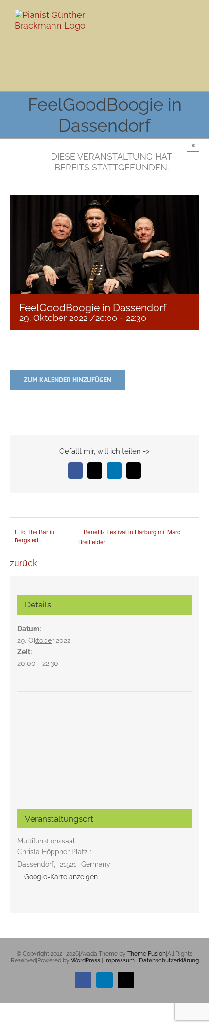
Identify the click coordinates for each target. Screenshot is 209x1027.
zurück (23, 563)
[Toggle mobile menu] (190, 29)
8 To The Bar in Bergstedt (34, 535)
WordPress (85, 960)
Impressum (119, 960)
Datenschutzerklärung (169, 960)
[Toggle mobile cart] (155, 29)
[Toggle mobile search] (173, 29)
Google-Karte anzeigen (61, 877)
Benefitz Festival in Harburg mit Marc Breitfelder (129, 536)
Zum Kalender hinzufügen (67, 380)
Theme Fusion (146, 953)
